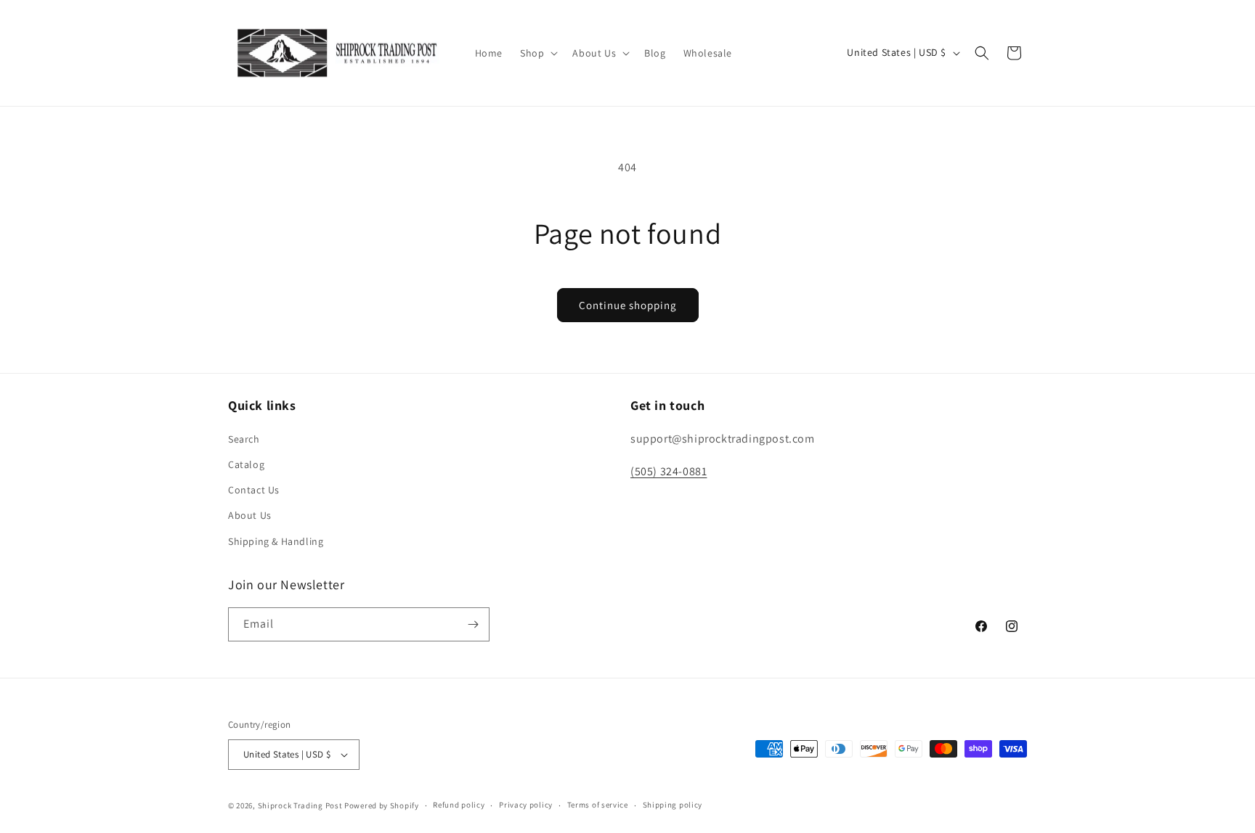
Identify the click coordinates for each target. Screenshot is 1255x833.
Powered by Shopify (381, 805)
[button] (537, 53)
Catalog (246, 464)
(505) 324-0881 (668, 471)
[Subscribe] (473, 624)
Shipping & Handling (275, 541)
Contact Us (254, 489)
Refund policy (458, 805)
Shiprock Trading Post (300, 805)
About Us (250, 515)
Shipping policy (673, 805)
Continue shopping (628, 305)
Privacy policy (526, 805)
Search (244, 439)
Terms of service (597, 805)
